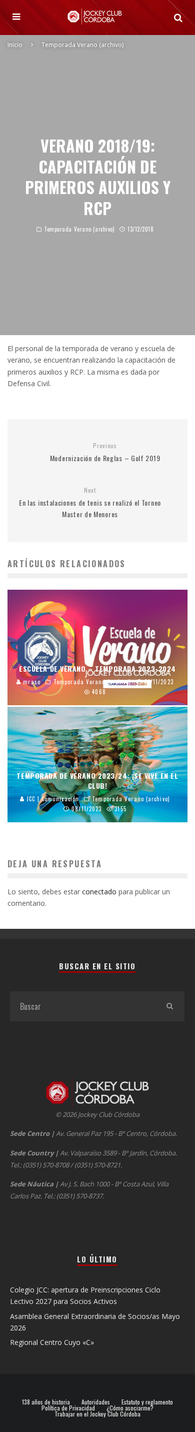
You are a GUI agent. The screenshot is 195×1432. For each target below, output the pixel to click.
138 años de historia (46, 1402)
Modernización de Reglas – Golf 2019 (105, 452)
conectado (99, 891)
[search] (169, 1006)
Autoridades (96, 1402)
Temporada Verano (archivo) (79, 229)
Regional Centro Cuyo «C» (52, 1342)
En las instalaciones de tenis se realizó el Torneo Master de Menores (90, 502)
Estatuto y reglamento (147, 1402)
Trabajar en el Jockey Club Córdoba (97, 1414)
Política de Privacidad (68, 1408)
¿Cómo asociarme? (130, 1408)
